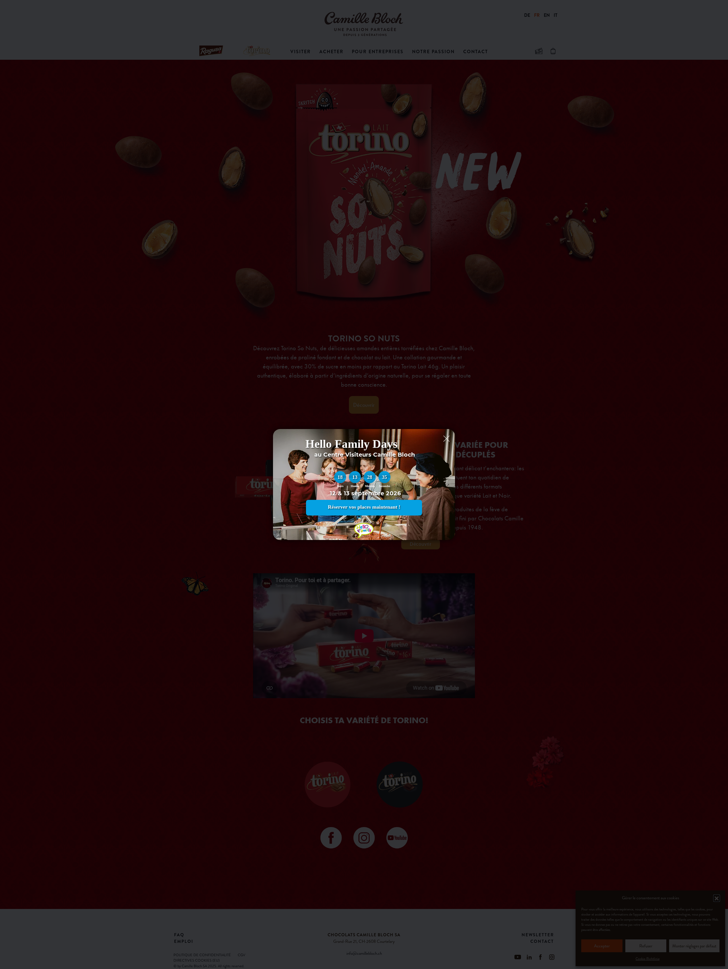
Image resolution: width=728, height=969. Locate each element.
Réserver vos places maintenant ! (364, 507)
